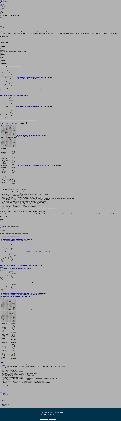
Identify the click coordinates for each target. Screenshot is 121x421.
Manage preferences (42, 417)
